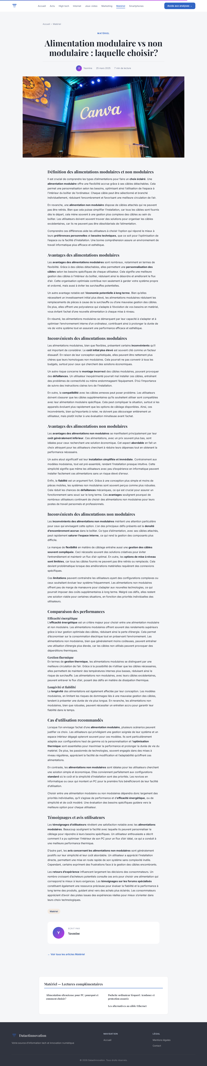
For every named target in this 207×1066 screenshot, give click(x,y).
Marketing (106, 5)
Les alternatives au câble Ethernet (127, 1006)
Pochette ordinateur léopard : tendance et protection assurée (131, 996)
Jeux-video (91, 5)
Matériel (120, 5)
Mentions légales (161, 1040)
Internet (77, 5)
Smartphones (136, 5)
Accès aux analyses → (179, 5)
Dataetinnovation (32, 1035)
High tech (64, 5)
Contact (157, 1045)
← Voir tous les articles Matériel (66, 954)
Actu (52, 5)
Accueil (42, 5)
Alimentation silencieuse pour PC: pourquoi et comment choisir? (72, 996)
